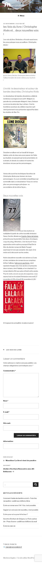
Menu (22, 16)
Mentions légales (9, 558)
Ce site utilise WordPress (26, 558)
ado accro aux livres (22, 263)
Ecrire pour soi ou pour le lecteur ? (15, 514)
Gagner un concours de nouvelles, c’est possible (20, 510)
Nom (5, 401)
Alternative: (8, 441)
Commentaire (9, 371)
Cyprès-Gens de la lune (29, 236)
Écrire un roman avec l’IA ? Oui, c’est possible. (19, 505)
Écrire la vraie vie (9, 526)
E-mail (6, 412)
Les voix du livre (14, 350)
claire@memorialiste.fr (14, 547)
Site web (6, 423)
